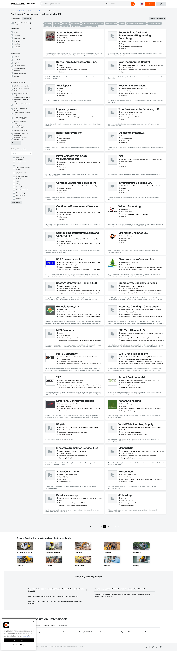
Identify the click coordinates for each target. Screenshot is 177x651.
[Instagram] (156, 647)
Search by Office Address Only (22, 23)
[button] (12, 32)
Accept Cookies (18, 640)
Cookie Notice (26, 636)
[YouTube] (161, 647)
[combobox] (119, 3)
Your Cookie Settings (19, 644)
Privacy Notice (44, 646)
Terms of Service (54, 646)
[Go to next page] (118, 526)
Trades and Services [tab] (49, 625)
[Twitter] (153, 647)
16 (115, 526)
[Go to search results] (30, 153)
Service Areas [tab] (63, 625)
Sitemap (81, 646)
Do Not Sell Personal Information (68, 646)
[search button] (133, 4)
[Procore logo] (18, 4)
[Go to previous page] (90, 526)
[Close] (34, 621)
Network (31, 4)
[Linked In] (146, 647)
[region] (18, 634)
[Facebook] (149, 647)
